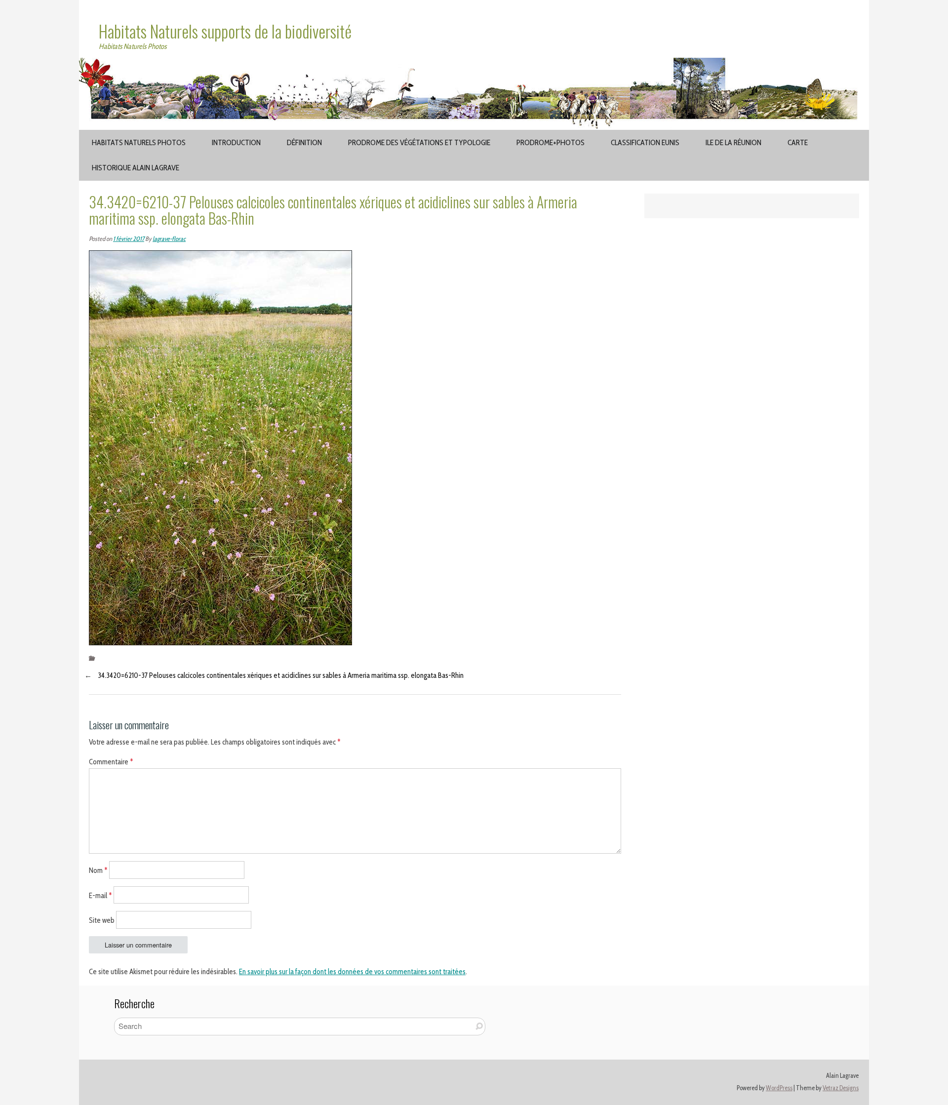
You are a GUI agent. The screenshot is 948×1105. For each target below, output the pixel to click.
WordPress (779, 1088)
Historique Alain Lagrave (135, 167)
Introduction (236, 142)
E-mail (100, 895)
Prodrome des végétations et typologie (419, 142)
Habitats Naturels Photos (139, 142)
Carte (798, 142)
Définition (304, 142)
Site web (102, 920)
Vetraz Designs (841, 1088)
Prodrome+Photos (550, 142)
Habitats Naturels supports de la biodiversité (225, 31)
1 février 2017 (128, 238)
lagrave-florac (169, 238)
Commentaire (111, 761)
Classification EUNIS (645, 142)
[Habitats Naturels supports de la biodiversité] (474, 63)
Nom (98, 870)
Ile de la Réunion (733, 142)
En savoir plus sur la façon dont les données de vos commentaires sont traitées (352, 971)
